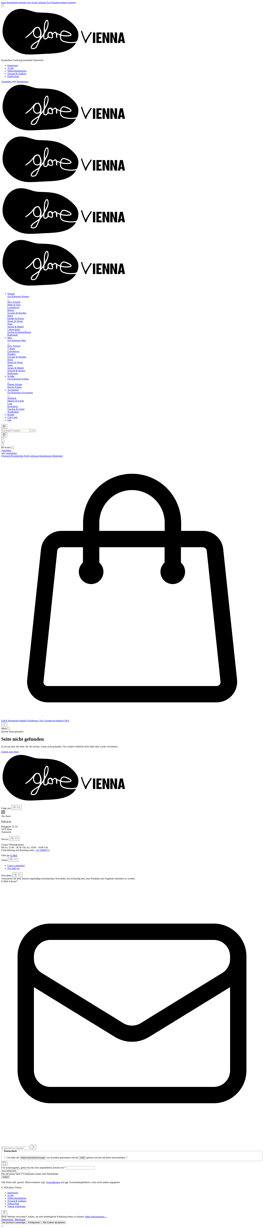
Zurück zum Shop (10, 751)
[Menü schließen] (8, 300)
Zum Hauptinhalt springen (14, 2)
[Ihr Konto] (2, 444)
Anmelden (6, 81)
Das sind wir (13, 868)
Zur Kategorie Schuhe (18, 379)
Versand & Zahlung (16, 73)
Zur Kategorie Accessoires (20, 392)
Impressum (12, 65)
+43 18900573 (42, 850)
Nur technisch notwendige (13, 1222)
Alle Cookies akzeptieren (54, 1222)
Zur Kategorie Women (18, 296)
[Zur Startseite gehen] (66, 57)
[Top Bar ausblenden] (2, 5)
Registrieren (22, 81)
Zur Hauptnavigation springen (61, 2)
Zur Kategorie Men (16, 340)
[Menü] (4, 426)
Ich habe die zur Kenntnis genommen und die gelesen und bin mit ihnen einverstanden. (67, 1157)
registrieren (11, 453)
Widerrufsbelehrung (16, 71)
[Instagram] (3, 813)
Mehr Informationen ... (96, 1216)
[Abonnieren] (33, 1147)
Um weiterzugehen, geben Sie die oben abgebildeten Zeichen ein (33, 1167)
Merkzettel (57, 456)
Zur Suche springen (37, 2)
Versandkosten (53, 1182)
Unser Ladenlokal (16, 865)
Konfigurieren (34, 1222)
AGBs (10, 68)
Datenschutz (13, 76)
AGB (82, 1158)
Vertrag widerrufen (16, 1206)
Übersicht (6, 456)
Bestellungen (45, 456)
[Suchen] (31, 430)
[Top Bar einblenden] (4, 724)
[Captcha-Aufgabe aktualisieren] (4, 1163)
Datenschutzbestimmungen (33, 1158)
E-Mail (13, 855)
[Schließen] (2, 1226)
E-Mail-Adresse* (9, 881)
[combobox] (15, 430)
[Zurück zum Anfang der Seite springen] (4, 1212)
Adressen (34, 456)
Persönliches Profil (20, 456)
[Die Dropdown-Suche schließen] (34, 430)
